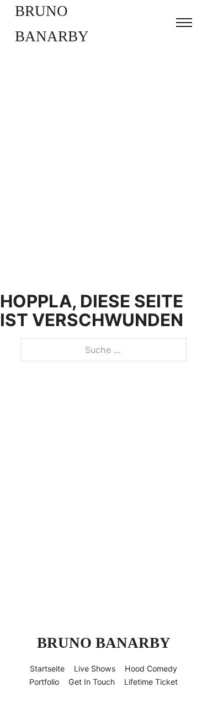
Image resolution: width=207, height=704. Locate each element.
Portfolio (44, 681)
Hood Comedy (151, 668)
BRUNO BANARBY (52, 23)
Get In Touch (91, 681)
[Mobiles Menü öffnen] (184, 22)
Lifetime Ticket (151, 681)
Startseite (47, 668)
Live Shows (94, 668)
